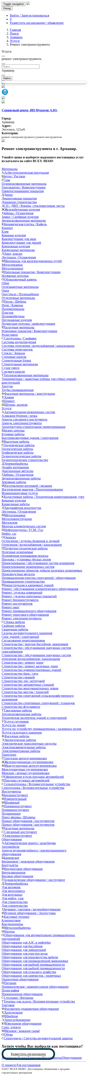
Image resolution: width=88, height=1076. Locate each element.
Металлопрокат (12, 268)
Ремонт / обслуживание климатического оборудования (40, 589)
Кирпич (7, 228)
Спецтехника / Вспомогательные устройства (33, 788)
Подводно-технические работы (26, 548)
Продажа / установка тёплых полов (26, 559)
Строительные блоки (16, 360)
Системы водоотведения (19, 342)
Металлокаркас (12, 264)
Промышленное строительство (23, 581)
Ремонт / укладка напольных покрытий (29, 596)
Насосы (9, 931)
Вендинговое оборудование (23, 869)
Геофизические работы (18, 452)
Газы (6, 180)
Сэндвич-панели (13, 371)
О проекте (9, 1065)
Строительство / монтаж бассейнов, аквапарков (35, 644)
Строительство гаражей (18, 677)
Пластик (8, 312)
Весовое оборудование (17, 876)
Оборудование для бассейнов (22, 946)
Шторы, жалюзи (16, 404)
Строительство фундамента (21, 706)
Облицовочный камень (20, 279)
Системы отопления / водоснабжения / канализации (38, 345)
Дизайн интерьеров (15, 467)
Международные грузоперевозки (25, 769)
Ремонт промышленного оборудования (29, 611)
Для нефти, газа (13, 898)
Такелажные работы (18, 710)
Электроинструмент (18, 835)
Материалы (10, 169)
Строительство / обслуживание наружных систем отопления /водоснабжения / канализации (36, 657)
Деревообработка (16, 463)
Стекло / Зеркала (13, 353)
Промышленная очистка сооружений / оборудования (39, 578)
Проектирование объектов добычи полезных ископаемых (42, 570)
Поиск (14, 33)
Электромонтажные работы (21, 751)
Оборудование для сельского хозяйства (29, 972)
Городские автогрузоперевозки (25, 758)
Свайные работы (13, 625)
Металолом (9, 522)
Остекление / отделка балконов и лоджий (31, 541)
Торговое (8, 1005)
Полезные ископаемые (17, 552)
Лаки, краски (13, 253)
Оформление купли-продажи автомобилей (34, 776)
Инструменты (11, 791)
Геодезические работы (19, 445)
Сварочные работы (15, 629)
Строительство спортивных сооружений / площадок (38, 703)
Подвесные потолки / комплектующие (28, 323)
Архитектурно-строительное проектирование (33, 427)
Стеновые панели (14, 357)
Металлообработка (18, 927)
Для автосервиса (13, 891)
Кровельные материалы (18, 250)
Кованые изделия (14, 235)
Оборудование (12, 839)
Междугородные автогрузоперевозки (31, 765)
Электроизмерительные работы (24, 747)
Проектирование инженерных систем (28, 566)
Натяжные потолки (15, 275)
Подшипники (11, 813)
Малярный (12, 802)
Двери (8, 194)
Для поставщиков (28, 1065)
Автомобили (10, 846)
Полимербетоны (13, 316)
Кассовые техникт (16, 916)
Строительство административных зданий (31, 670)
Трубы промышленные (18, 390)
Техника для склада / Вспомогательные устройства (39, 1001)
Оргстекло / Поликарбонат (20, 294)
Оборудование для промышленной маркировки (35, 961)
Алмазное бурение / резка (19, 415)
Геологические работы (17, 449)
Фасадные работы (16, 736)
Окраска (10, 537)
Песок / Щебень (15, 301)
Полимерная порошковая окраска (25, 555)
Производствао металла (18, 574)
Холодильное (13, 1012)
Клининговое (11, 920)
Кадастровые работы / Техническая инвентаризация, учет (44, 497)
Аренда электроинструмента (22, 423)
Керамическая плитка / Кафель (25, 224)
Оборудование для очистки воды (25, 953)
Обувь (8, 1034)
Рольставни (10, 334)
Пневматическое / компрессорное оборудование (35, 986)
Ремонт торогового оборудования (25, 614)
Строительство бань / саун (20, 673)
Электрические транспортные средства (29, 743)
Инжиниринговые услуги (20, 493)
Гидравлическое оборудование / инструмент (34, 880)
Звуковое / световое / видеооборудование (32, 909)
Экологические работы (20, 740)
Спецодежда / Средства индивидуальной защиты (38, 1038)
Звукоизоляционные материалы (24, 220)
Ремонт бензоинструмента (20, 600)
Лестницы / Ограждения (19, 257)
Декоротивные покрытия (19, 198)
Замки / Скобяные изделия (20, 217)
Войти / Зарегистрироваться (29, 15)
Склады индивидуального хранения (27, 633)
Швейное (11, 1016)
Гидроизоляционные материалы (24, 183)
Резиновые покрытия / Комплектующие (29, 331)
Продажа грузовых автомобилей (27, 780)
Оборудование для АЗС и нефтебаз (26, 942)
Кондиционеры (12, 924)
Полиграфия (10, 990)
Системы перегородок (17, 349)
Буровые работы (13, 434)
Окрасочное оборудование (20, 979)
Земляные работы (14, 482)
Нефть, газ (9, 533)
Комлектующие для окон (19, 239)
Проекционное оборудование (22, 994)
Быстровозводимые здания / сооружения (30, 438)
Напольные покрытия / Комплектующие (32, 272)
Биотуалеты (10, 865)
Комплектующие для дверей (21, 242)
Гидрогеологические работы (21, 456)
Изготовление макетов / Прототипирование (32, 489)
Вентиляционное (14, 872)
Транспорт (9, 754)
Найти (7, 78)
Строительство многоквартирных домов (30, 688)
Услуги (15, 41)
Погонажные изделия (17, 320)
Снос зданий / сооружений (20, 636)
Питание (10, 983)
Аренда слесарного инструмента (24, 419)
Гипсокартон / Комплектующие (24, 187)
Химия (9, 397)
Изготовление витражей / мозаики (28, 485)
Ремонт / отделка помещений (22, 592)
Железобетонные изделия (22, 209)
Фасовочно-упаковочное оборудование (31, 1009)
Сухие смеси (10, 368)
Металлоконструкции (17, 519)
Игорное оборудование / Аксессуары (30, 913)
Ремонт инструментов (17, 603)
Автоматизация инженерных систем (29, 412)
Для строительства (15, 902)
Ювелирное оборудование (23, 1023)
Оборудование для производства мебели (30, 957)
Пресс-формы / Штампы (18, 817)
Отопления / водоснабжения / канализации (32, 544)
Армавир (16, 37)
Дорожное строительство (19, 202)
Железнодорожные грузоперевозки (29, 762)
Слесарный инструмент (20, 832)
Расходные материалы (18, 327)
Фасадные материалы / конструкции (29, 393)
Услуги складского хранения (22, 732)
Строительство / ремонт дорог (23, 662)
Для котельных (12, 894)
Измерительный (15, 799)
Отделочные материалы (18, 298)
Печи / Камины (12, 305)
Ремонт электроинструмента (22, 618)
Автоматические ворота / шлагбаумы (30, 843)
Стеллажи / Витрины (18, 997)
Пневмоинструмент (18, 806)
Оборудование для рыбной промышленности (33, 964)
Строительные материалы (20, 364)
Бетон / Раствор (14, 176)
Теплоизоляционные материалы (26, 375)
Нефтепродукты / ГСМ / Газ (23, 530)
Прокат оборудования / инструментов (28, 821)
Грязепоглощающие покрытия (23, 191)
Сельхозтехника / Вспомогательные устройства (37, 784)
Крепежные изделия (16, 246)
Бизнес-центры (14, 430)
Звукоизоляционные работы (21, 478)
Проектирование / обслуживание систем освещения (38, 563)
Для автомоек (11, 887)
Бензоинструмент (15, 795)
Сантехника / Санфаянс (20, 338)
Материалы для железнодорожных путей (33, 261)
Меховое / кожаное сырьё (22, 1031)
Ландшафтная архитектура (22, 508)
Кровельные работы (16, 504)
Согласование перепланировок (23, 640)
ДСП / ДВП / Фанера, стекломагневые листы (33, 206)
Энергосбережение (17, 1020)
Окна (5, 290)
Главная (15, 30)
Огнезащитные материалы (20, 287)
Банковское (11, 857)
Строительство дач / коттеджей (23, 681)
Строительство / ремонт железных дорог (30, 666)
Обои (5, 283)
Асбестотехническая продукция (26, 172)
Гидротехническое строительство (25, 460)
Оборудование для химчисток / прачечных (31, 975)
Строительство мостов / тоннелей (25, 692)
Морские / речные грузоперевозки (26, 773)
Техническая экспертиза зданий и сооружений (34, 718)
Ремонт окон (10, 607)
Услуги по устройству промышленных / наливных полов (41, 729)
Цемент (9, 401)
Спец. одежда (11, 1027)
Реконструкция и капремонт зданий (28, 585)
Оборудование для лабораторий (24, 950)
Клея (5, 231)
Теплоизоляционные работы (21, 714)
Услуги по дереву (14, 725)
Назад (7, 8)
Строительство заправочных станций (28, 684)
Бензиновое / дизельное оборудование (28, 861)
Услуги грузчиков (16, 721)
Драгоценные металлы (17, 471)
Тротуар (7, 386)
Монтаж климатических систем (24, 526)
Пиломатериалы (13, 309)
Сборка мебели (14, 622)
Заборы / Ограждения (18, 213)
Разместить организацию (28, 1054)
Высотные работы (16, 441)
